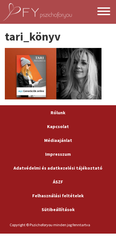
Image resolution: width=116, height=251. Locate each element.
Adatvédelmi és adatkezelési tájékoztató (58, 168)
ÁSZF (58, 182)
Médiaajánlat (58, 140)
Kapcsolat (58, 126)
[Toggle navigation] (103, 12)
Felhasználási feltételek (58, 196)
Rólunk (58, 113)
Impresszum (58, 154)
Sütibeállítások (58, 209)
